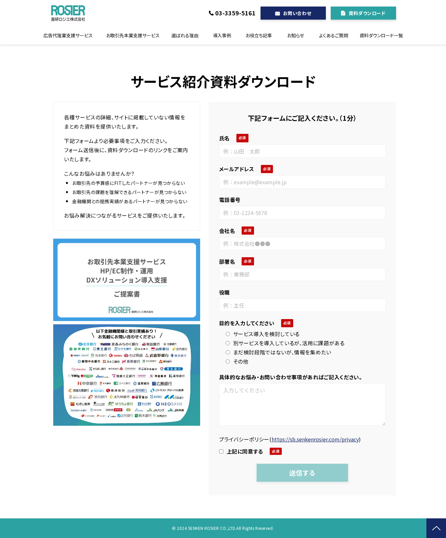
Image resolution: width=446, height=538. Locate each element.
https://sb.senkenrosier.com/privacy (315, 439)
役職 (224, 292)
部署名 (227, 261)
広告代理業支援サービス (68, 35)
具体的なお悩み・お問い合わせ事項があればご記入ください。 (290, 377)
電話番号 (230, 200)
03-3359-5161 (235, 13)
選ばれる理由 (185, 35)
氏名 (224, 138)
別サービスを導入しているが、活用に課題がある (289, 343)
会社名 (227, 231)
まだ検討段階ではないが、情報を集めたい (282, 352)
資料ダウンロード (367, 13)
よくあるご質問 (333, 35)
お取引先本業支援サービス (133, 35)
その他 (240, 361)
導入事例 (222, 35)
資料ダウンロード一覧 (381, 35)
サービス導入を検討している (266, 334)
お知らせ (295, 35)
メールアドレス (236, 169)
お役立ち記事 (259, 35)
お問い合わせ (297, 13)
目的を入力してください (247, 323)
